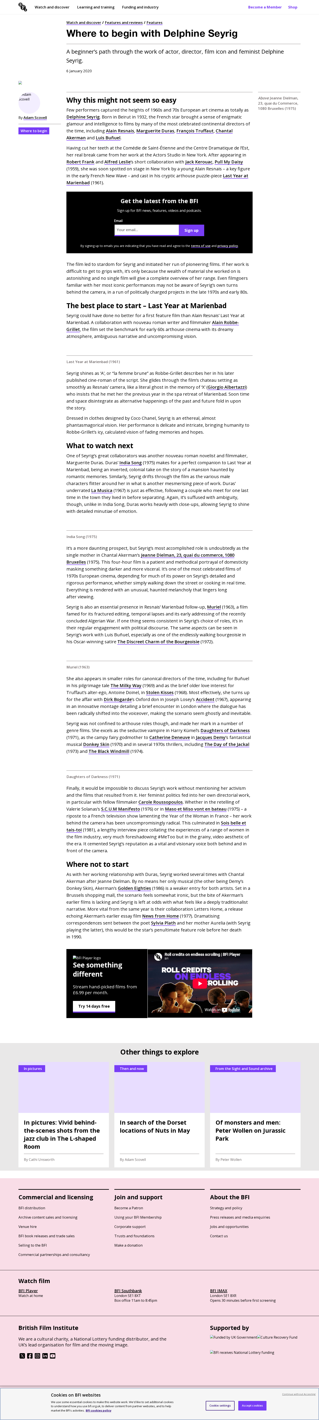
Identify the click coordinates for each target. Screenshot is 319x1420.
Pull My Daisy (229, 162)
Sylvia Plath (163, 923)
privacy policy (227, 246)
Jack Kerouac (198, 162)
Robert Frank (80, 162)
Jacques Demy (210, 737)
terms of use (200, 246)
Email (118, 220)
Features (154, 22)
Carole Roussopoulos (160, 802)
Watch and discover (52, 7)
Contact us (219, 1235)
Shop (292, 7)
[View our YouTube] (52, 1357)
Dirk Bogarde (118, 699)
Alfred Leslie (117, 162)
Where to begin (34, 130)
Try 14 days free (94, 1006)
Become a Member (265, 7)
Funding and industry (140, 7)
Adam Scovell (35, 117)
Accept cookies (252, 1405)
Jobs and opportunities (229, 1226)
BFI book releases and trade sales (46, 1235)
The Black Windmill (109, 751)
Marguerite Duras (155, 131)
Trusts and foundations (134, 1235)
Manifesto (120, 809)
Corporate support (130, 1226)
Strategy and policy (226, 1207)
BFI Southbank (128, 1290)
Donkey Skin (96, 744)
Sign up (191, 230)
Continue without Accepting (299, 1394)
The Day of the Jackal (226, 744)
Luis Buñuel (108, 138)
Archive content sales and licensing (47, 1217)
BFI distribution (31, 1207)
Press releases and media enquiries (240, 1217)
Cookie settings (220, 1405)
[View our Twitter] (22, 1357)
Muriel (214, 607)
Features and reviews (124, 22)
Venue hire (27, 1226)
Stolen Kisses (160, 692)
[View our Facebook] (30, 1357)
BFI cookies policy (98, 1410)
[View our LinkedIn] (45, 1357)
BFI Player (28, 1290)
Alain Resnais (120, 131)
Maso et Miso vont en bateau (196, 809)
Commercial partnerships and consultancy (54, 1254)
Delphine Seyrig (83, 117)
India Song (130, 463)
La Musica (101, 490)
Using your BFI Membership (138, 1217)
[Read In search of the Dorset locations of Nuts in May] (159, 1114)
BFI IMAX (218, 1290)
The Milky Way (125, 685)
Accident (205, 699)
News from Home (160, 916)
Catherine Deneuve (169, 737)
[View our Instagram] (37, 1357)
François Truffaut (195, 131)
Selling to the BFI (32, 1245)
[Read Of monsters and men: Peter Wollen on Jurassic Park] (255, 1114)
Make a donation (128, 1245)
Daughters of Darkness (225, 730)
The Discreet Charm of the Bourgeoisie (158, 642)
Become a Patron (128, 1207)
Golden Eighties (134, 888)
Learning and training (95, 7)
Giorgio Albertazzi (227, 387)
